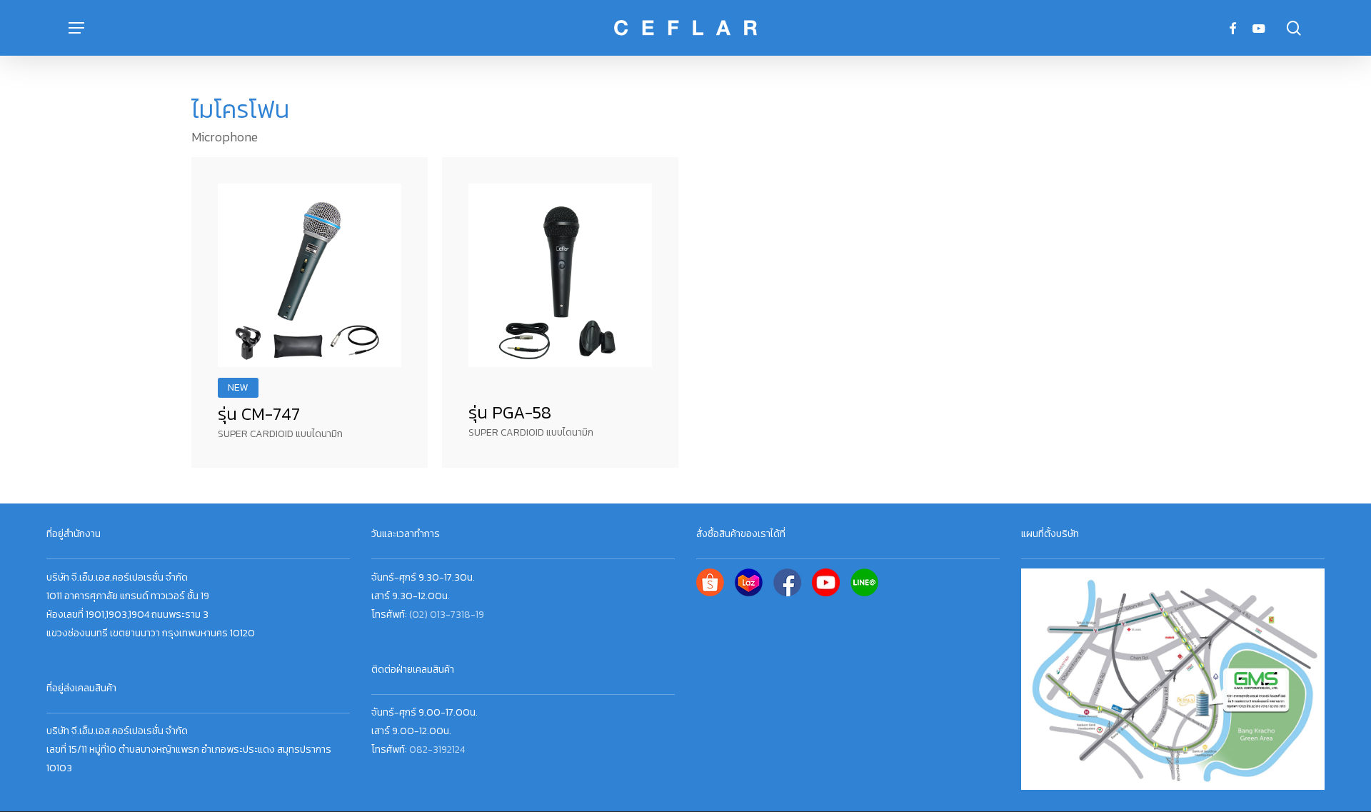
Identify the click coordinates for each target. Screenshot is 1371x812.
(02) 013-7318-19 (446, 614)
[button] (76, 28)
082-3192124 (437, 749)
